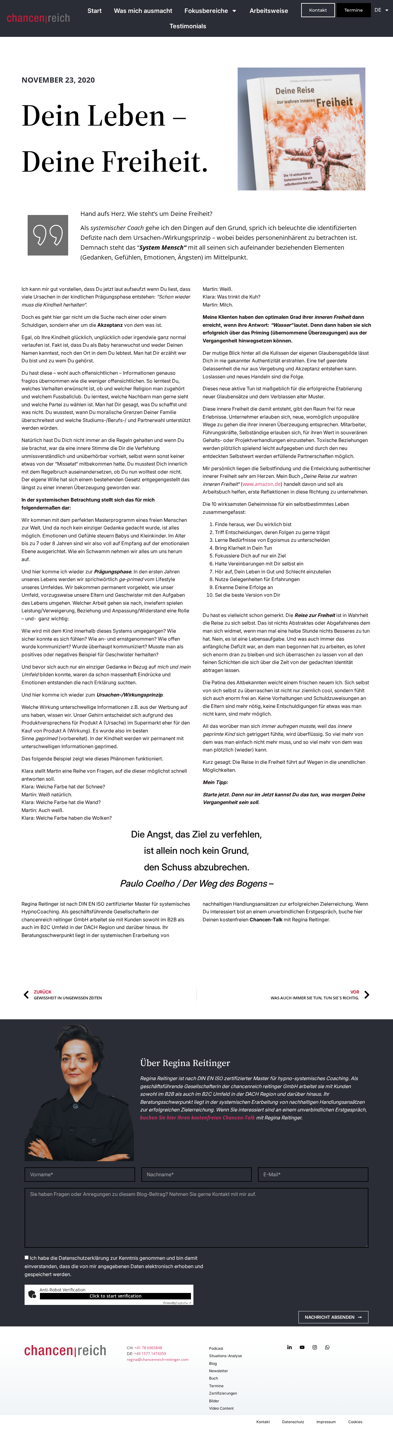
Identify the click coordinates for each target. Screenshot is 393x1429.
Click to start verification (116, 1296)
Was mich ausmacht (143, 10)
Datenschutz (293, 1421)
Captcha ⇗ (177, 1303)
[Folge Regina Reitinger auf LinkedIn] (291, 1347)
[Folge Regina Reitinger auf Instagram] (316, 1347)
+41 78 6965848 (148, 1347)
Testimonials (187, 26)
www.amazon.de (262, 484)
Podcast (216, 1348)
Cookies (355, 1421)
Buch (213, 1378)
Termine (216, 1386)
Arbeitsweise (269, 10)
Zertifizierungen (223, 1393)
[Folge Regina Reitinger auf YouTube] (303, 1347)
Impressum (326, 1421)
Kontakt (263, 1421)
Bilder (214, 1401)
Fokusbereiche (206, 10)
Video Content (221, 1408)
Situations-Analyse (225, 1355)
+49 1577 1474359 (150, 1353)
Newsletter (218, 1370)
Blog (213, 1363)
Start (95, 10)
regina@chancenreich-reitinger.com (158, 1359)
